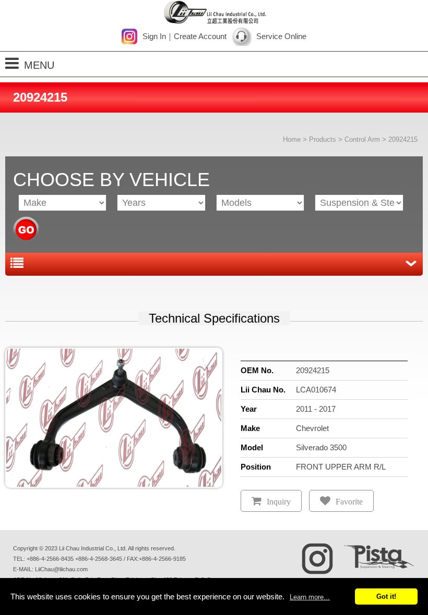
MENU (39, 65)
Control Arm (362, 139)
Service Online (281, 36)
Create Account (200, 36)
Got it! (386, 596)
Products (322, 139)
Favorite (349, 501)
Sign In (154, 36)
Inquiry (279, 501)
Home (292, 139)
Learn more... (310, 597)
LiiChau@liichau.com (61, 569)
